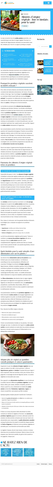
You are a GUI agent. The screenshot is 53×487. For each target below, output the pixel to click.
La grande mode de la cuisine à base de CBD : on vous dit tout (29, 451)
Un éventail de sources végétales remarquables (10, 64)
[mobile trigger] (2, 3)
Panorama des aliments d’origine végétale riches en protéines (9, 60)
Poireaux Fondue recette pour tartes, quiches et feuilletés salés (48, 63)
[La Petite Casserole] (9, 3)
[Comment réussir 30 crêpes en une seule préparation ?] (40, 70)
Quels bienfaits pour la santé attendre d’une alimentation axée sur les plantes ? (26, 60)
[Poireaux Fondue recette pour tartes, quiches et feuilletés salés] (40, 62)
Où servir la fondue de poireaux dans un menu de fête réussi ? (44, 90)
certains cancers (18, 114)
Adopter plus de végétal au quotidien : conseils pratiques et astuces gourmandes (26, 64)
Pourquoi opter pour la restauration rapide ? (17, 451)
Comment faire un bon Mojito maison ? (6, 451)
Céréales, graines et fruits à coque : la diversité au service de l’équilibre (26, 55)
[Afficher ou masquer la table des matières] (24, 51)
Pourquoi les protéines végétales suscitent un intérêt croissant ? (9, 55)
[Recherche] (46, 3)
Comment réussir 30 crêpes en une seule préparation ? (48, 71)
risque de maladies (14, 74)
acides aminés (19, 38)
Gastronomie (49, 60)
